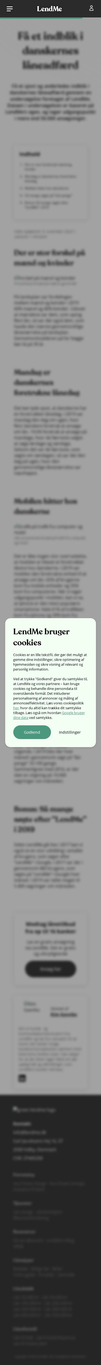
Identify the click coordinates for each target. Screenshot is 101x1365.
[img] (92, 9)
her (16, 707)
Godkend (32, 732)
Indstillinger (70, 732)
